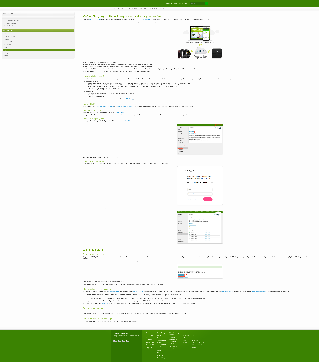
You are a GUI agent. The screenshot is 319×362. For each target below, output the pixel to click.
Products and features (160, 349)
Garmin (6, 55)
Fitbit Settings (129, 99)
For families (172, 344)
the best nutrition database (143, 19)
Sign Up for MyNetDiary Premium (105, 106)
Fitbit (5, 50)
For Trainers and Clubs (10, 23)
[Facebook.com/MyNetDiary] (115, 341)
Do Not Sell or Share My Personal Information (197, 343)
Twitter (5, 47)
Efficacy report (150, 335)
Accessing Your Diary (9, 36)
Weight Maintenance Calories (259, 291)
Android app (160, 338)
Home (113, 8)
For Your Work (6, 17)
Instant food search (149, 348)
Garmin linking (161, 358)
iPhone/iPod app (161, 333)
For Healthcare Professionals (11, 20)
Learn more (186, 333)
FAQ (5, 34)
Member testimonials (149, 338)
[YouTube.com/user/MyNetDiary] (123, 341)
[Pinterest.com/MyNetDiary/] (127, 341)
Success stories (150, 333)
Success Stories (153, 8)
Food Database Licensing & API (12, 26)
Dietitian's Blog (150, 342)
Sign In (185, 3)
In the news (186, 338)
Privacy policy (195, 338)
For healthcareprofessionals (173, 340)
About (193, 335)
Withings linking (161, 355)
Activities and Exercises (10, 42)
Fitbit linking (160, 353)
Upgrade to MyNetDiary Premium (124, 106)
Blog (175, 3)
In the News (169, 3)
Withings (6, 53)
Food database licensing (173, 347)
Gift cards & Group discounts (174, 333)
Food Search (143, 8)
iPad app (159, 335)
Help (180, 3)
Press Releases (185, 341)
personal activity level (227, 291)
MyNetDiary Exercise (113, 291)
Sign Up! (162, 8)
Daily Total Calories (138, 291)
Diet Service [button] (121, 8)
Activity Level (105, 303)
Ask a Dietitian (150, 344)
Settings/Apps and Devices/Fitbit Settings (126, 261)
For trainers (172, 337)
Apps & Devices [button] (132, 8)
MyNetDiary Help (7, 30)
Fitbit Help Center (119, 112)
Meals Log (6, 39)
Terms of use (194, 340)
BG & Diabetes (8, 44)
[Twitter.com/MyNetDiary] (119, 341)
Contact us (194, 347)
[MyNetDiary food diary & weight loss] (124, 3)
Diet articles (186, 335)
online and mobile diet (95, 19)
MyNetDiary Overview (8, 13)
